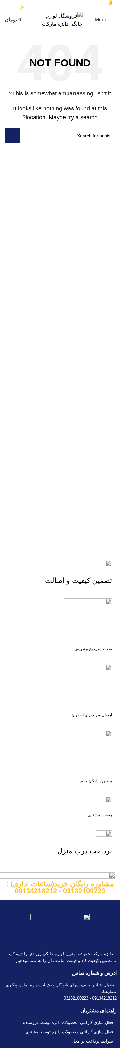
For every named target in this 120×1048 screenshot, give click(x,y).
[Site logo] (60, 19)
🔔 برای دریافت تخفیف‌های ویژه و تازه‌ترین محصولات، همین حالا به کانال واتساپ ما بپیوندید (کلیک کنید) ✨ (60, 5)
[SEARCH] (12, 135)
